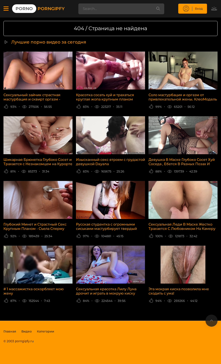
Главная (9, 331)
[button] (6, 8)
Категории (45, 331)
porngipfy (40, 8)
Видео (26, 331)
